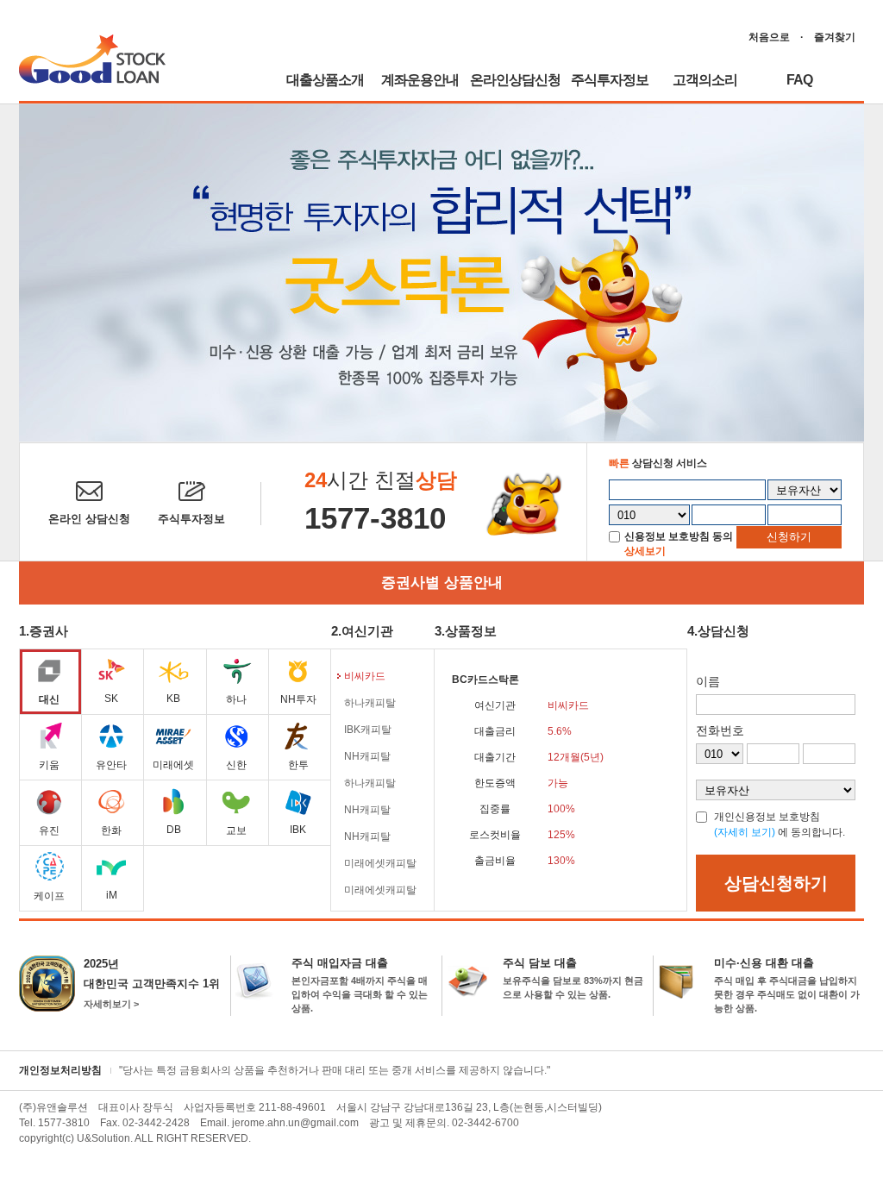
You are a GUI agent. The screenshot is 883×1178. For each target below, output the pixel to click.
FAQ (799, 79)
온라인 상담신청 (89, 518)
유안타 (111, 765)
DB (173, 830)
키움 (49, 765)
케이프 (49, 896)
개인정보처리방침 (60, 1070)
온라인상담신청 (515, 79)
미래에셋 (173, 765)
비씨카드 (364, 676)
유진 (49, 830)
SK (111, 698)
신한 (236, 765)
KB (173, 698)
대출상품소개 (325, 79)
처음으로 (769, 37)
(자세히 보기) (744, 832)
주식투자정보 (609, 79)
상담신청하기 (776, 883)
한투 (298, 765)
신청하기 (789, 536)
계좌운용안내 (420, 79)
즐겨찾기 (834, 37)
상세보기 (645, 551)
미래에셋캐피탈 (380, 863)
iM (111, 895)
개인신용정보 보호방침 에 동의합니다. (779, 824)
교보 (236, 830)
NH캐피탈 (367, 756)
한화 (111, 830)
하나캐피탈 (370, 703)
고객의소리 (705, 79)
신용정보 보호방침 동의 (678, 536)
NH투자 (298, 699)
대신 (49, 699)
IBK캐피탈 (367, 730)
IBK (298, 830)
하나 (236, 699)
